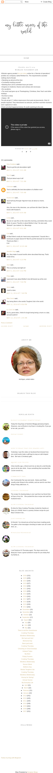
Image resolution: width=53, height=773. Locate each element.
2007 (24, 711)
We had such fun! (27, 638)
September (26, 617)
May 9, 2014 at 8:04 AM (16, 213)
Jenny (9, 287)
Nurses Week (27, 664)
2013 (24, 696)
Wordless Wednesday (21, 533)
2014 (24, 607)
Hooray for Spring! (27, 677)
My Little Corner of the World (26, 28)
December (26, 609)
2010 (24, 703)
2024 (24, 581)
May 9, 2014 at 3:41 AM (16, 170)
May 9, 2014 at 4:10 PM (16, 260)
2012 (24, 698)
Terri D (9, 175)
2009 (24, 706)
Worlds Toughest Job (27, 669)
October (26, 615)
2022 (24, 586)
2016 (24, 602)
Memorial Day (27, 641)
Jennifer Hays (11, 251)
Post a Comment (6, 323)
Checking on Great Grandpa (27, 649)
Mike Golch (10, 298)
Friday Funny (17, 434)
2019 (24, 594)
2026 (24, 575)
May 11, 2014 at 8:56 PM (17, 304)
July (26, 622)
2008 (24, 709)
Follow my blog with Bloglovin (11, 758)
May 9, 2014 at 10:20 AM (17, 246)
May (26, 628)
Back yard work (27, 643)
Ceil (8, 233)
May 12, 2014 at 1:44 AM (17, 318)
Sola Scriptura (11, 164)
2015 (24, 604)
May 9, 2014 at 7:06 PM (16, 282)
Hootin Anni (10, 198)
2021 (24, 589)
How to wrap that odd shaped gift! (27, 448)
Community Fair (18, 476)
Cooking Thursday (20, 491)
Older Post (7, 326)
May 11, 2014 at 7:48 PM (17, 293)
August (26, 620)
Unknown (10, 186)
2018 (24, 596)
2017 (24, 599)
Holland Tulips (27, 651)
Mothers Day (27, 667)
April (26, 685)
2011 (24, 701)
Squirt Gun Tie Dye (20, 462)
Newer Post (46, 326)
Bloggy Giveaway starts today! (26, 420)
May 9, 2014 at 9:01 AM (16, 228)
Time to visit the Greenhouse (27, 630)
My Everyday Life (27, 682)
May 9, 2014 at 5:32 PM (16, 271)
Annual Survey (27, 680)
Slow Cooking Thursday (22, 505)
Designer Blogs (32, 772)
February (26, 690)
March (26, 688)
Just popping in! (18, 519)
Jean (8, 265)
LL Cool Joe (11, 310)
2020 (24, 591)
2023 (24, 583)
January (26, 693)
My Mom (27, 654)
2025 (24, 578)
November (26, 612)
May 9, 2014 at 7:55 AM (16, 192)
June (26, 625)
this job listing (22, 73)
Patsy (8, 276)
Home (26, 58)
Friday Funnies (27, 656)
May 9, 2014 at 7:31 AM (16, 181)
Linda (8, 218)
